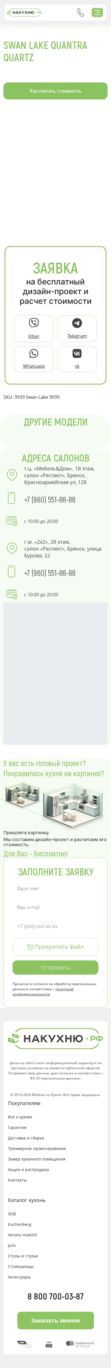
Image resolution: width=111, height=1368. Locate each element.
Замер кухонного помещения (36, 1159)
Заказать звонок (55, 1320)
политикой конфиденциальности (43, 992)
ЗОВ (12, 1214)
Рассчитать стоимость (55, 91)
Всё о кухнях (20, 1117)
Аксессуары (19, 1277)
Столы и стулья (23, 1256)
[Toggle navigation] (97, 12)
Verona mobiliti (22, 1235)
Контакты (17, 1180)
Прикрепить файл (58, 946)
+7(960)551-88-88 (80, 12)
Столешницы (21, 1266)
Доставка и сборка (26, 1138)
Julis (12, 1245)
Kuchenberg (19, 1224)
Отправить (55, 967)
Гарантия (17, 1127)
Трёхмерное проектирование (37, 1148)
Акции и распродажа (28, 1169)
